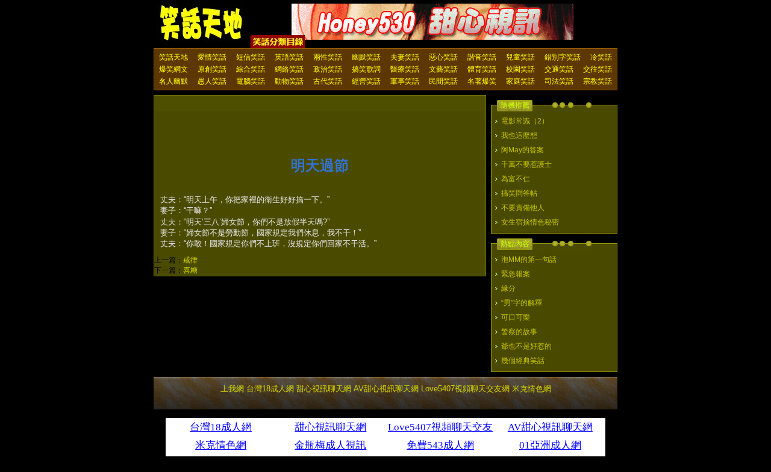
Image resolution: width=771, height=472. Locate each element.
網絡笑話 (289, 69)
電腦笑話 (250, 81)
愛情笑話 (212, 57)
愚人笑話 (212, 81)
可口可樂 (515, 317)
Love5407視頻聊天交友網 (465, 388)
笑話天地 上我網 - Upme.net (202, 23)
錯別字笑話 (563, 57)
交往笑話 (597, 69)
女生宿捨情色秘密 (530, 222)
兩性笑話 (327, 57)
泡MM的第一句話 (529, 259)
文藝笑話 (443, 69)
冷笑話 (601, 57)
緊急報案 (515, 274)
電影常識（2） (525, 121)
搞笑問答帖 (519, 193)
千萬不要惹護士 (526, 164)
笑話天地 (173, 57)
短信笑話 (250, 57)
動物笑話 (289, 81)
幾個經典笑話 (523, 360)
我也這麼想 (519, 135)
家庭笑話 (520, 81)
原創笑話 (212, 69)
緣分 (508, 288)
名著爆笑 (481, 81)
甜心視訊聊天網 (323, 388)
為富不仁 (515, 179)
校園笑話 (520, 69)
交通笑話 (559, 69)
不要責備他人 (523, 207)
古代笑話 (327, 81)
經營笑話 (366, 81)
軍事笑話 (404, 81)
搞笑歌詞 (366, 69)
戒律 (190, 260)
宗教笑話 (597, 81)
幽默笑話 (366, 57)
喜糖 (190, 270)
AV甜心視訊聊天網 (386, 388)
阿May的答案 (522, 150)
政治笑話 (327, 69)
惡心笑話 (443, 57)
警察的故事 (519, 332)
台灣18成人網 (270, 388)
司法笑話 (559, 81)
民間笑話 (443, 81)
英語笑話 (289, 57)
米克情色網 (531, 388)
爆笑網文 (173, 69)
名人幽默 (173, 81)
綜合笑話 (250, 69)
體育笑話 (481, 69)
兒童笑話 (520, 57)
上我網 (232, 388)
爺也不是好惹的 (526, 346)
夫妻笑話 (404, 57)
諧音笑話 (481, 57)
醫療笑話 (404, 69)
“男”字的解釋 (521, 303)
